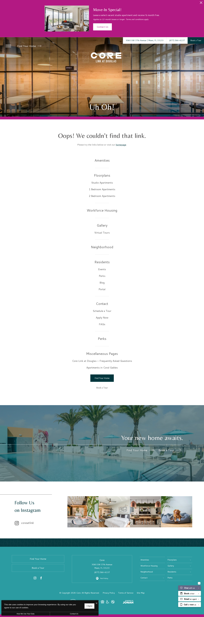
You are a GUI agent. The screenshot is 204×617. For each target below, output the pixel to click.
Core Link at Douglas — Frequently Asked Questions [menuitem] (102, 361)
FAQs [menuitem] (102, 324)
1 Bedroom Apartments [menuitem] (102, 189)
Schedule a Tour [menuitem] (102, 311)
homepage (121, 144)
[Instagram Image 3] (145, 511)
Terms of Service (125, 592)
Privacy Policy (109, 592)
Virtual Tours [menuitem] (102, 232)
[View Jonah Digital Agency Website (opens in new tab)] (128, 602)
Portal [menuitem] (102, 289)
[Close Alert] (201, 3)
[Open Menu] (8, 46)
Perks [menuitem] (102, 276)
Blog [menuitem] (102, 282)
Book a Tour (166, 450)
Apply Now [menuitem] (102, 317)
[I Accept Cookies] (96, 603)
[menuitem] (102, 160)
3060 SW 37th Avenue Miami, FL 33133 (102, 566)
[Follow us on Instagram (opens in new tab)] (35, 578)
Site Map (141, 592)
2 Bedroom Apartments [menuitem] (102, 196)
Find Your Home (26, 46)
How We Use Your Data (25, 614)
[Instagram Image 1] (83, 511)
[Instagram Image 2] (114, 511)
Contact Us (74, 614)
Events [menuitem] (102, 269)
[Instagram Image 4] (176, 511)
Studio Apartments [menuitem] (102, 182)
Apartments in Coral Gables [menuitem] (102, 367)
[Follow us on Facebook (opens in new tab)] (41, 578)
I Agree (89, 606)
